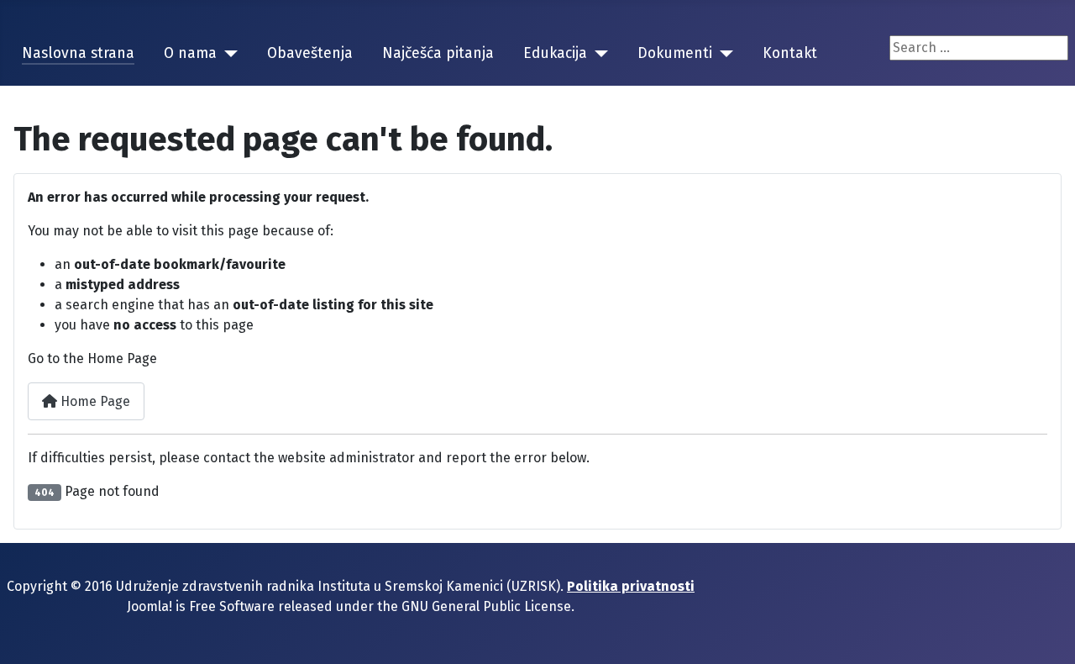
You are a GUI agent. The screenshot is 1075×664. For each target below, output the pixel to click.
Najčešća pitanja (438, 53)
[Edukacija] (597, 54)
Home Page (93, 401)
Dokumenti (674, 53)
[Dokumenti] (722, 54)
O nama (190, 53)
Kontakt (790, 53)
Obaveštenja (310, 53)
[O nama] (227, 54)
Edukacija (555, 53)
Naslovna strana (78, 53)
